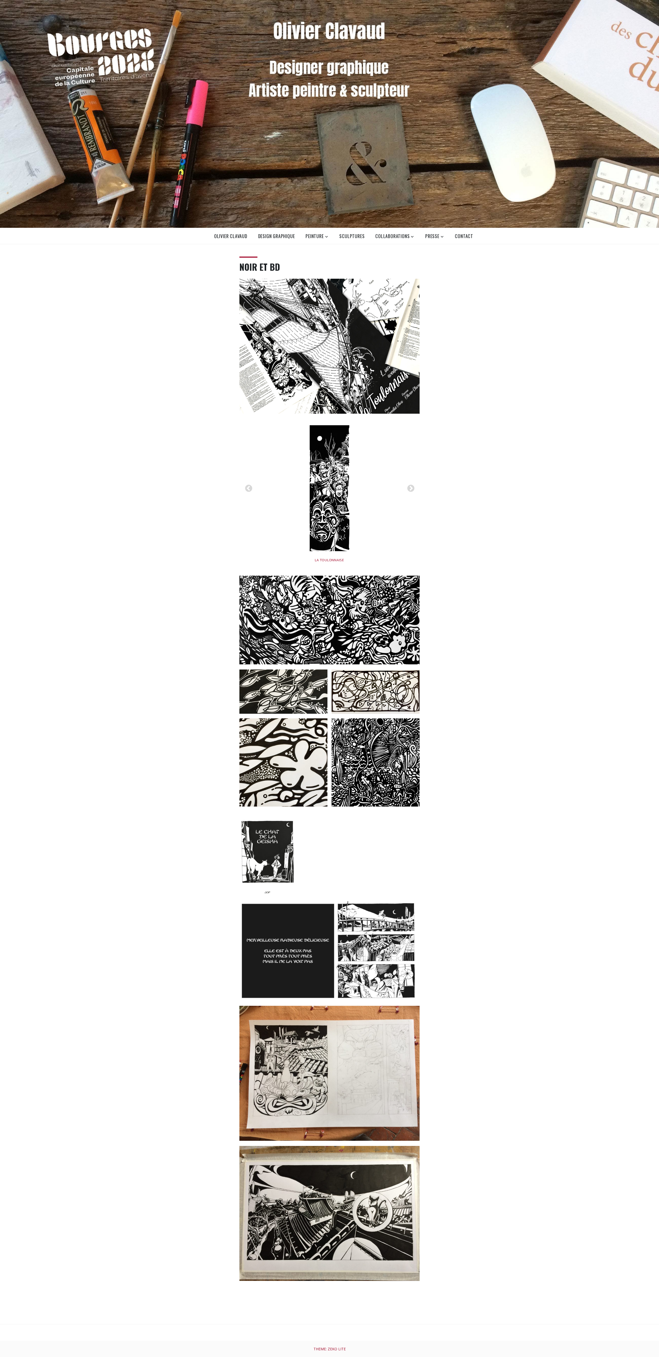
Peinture (315, 236)
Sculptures (352, 236)
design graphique (276, 236)
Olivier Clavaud (230, 236)
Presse (432, 236)
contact (464, 236)
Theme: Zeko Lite (330, 1348)
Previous (247, 487)
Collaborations (392, 236)
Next (409, 487)
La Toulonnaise (329, 560)
